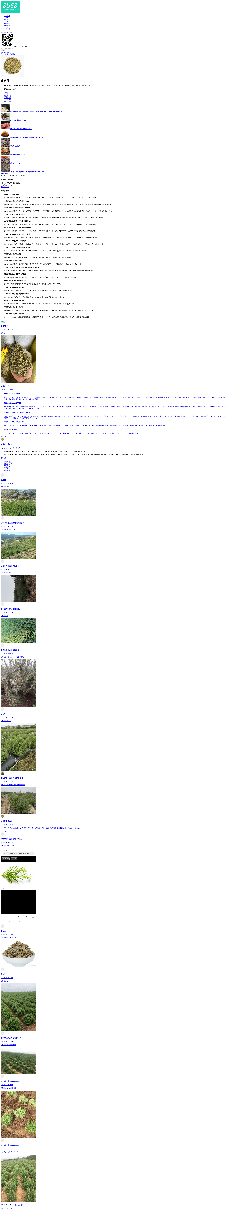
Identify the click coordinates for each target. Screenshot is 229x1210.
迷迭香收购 (7, 96)
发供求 (7, 54)
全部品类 (7, 16)
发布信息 (3, 32)
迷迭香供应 (7, 94)
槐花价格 (7, 461)
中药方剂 (7, 27)
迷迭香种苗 (7, 98)
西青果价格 (7, 465)
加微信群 (10, 32)
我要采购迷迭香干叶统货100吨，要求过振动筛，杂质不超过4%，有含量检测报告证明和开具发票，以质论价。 (42, 828)
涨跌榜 (6, 18)
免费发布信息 (5, 52)
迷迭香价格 (7, 92)
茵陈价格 (7, 470)
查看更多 (3, 436)
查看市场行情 (5, 187)
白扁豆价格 (7, 467)
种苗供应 (7, 23)
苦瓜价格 (7, 469)
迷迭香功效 (7, 100)
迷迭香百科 (7, 101)
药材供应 (7, 19)
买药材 (3, 54)
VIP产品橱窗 (5, 173)
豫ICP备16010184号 (7, 1208)
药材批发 (13, 54)
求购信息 (7, 21)
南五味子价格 (8, 463)
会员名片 (7, 29)
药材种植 (7, 25)
